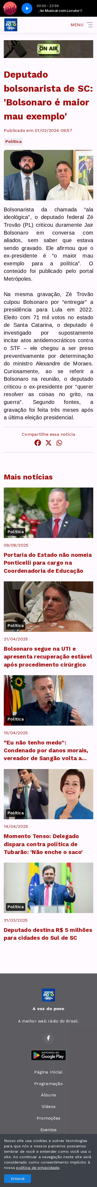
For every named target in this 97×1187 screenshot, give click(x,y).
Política (13, 141)
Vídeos (48, 1106)
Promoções (48, 1118)
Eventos (48, 1129)
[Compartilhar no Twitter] (48, 444)
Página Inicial (48, 1072)
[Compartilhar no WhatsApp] (59, 444)
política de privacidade (37, 1167)
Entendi (18, 1178)
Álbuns (48, 1094)
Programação (48, 1083)
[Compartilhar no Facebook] (37, 444)
